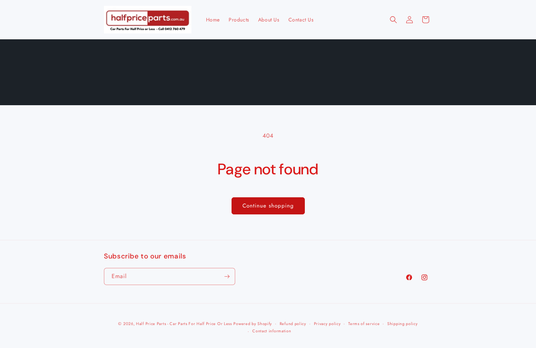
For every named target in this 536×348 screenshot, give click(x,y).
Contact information (271, 331)
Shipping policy (402, 324)
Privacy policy (327, 324)
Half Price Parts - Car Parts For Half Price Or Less (184, 324)
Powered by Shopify (252, 324)
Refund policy (293, 324)
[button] (393, 20)
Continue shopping (268, 206)
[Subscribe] (227, 276)
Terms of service (364, 324)
